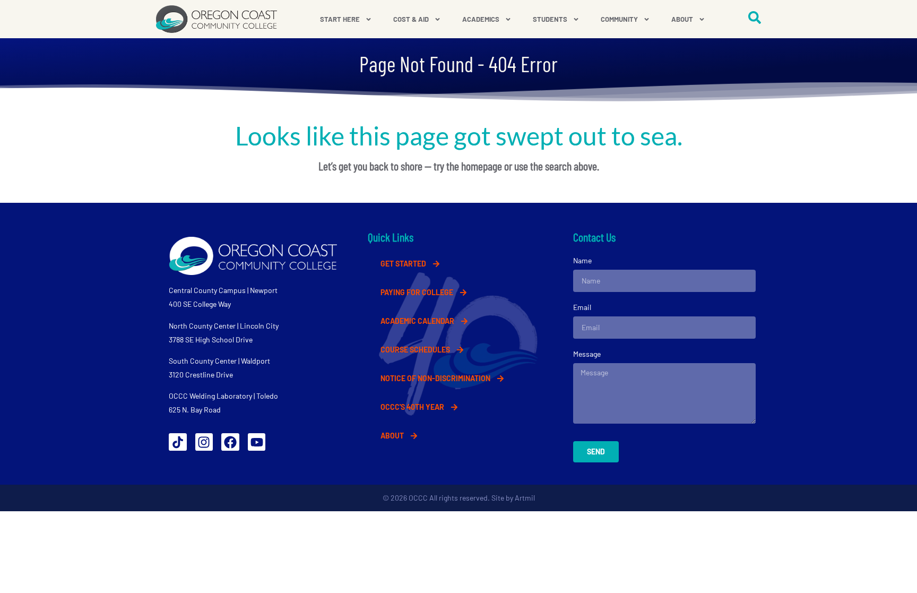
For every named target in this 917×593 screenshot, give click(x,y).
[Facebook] (230, 442)
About (682, 19)
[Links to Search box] (754, 17)
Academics (480, 19)
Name (582, 260)
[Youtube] (257, 442)
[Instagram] (204, 442)
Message (587, 353)
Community (619, 19)
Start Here (340, 19)
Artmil (525, 497)
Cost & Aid (411, 19)
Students (550, 19)
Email (582, 307)
